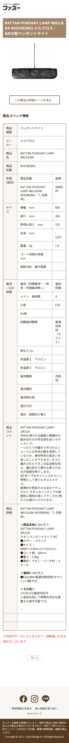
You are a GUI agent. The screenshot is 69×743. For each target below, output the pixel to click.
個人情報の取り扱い (46, 708)
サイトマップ (34, 713)
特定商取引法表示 (22, 708)
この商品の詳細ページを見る (33, 100)
